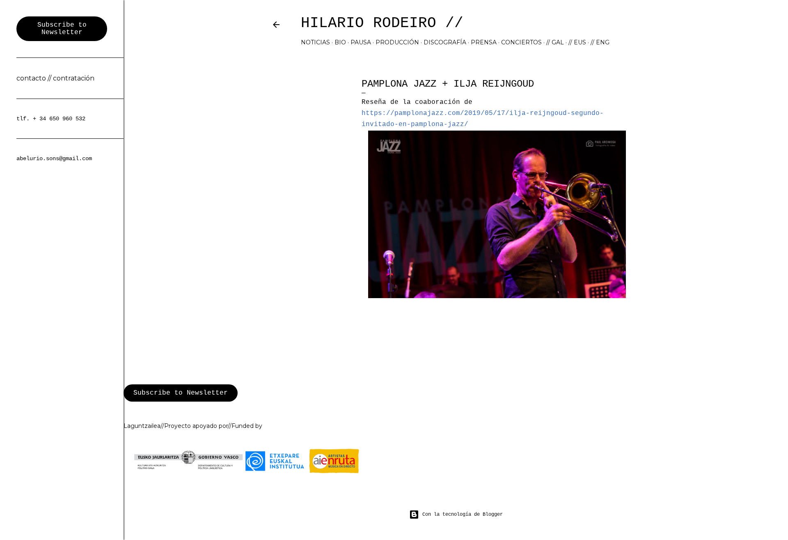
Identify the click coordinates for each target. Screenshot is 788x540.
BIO (340, 42)
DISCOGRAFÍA (445, 42)
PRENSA (484, 42)
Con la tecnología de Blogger (462, 514)
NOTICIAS (315, 42)
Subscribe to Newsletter (180, 393)
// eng (600, 42)
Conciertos (521, 42)
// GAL (555, 42)
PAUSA (360, 42)
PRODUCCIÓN (397, 42)
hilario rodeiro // (382, 23)
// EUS (577, 42)
